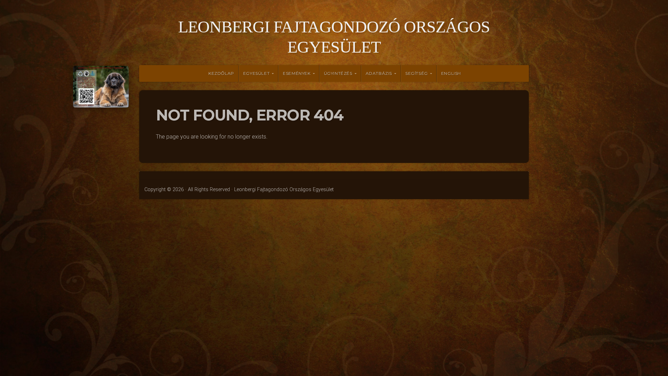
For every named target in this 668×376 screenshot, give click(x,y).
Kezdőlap (221, 73)
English (451, 73)
